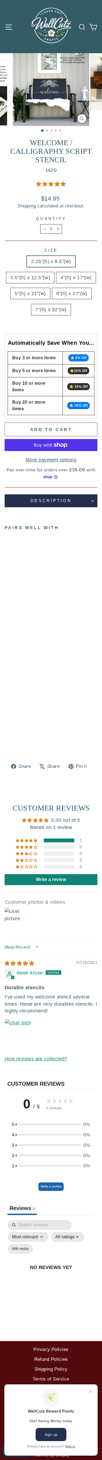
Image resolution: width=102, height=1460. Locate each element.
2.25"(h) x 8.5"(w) (51, 261)
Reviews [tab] (22, 1208)
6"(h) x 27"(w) (71, 293)
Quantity (51, 218)
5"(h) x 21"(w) (30, 293)
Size (51, 250)
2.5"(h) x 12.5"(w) (30, 277)
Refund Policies (51, 1359)
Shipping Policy (51, 1369)
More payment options (51, 460)
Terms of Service (51, 1379)
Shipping (27, 206)
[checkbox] (20, 1249)
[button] (51, 184)
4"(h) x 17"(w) (75, 277)
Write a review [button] (51, 879)
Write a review (51, 1186)
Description (51, 500)
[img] (19, 963)
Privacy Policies (50, 1349)
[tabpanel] (51, 1273)
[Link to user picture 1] (18, 1032)
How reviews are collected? (36, 1059)
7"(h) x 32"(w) (50, 309)
